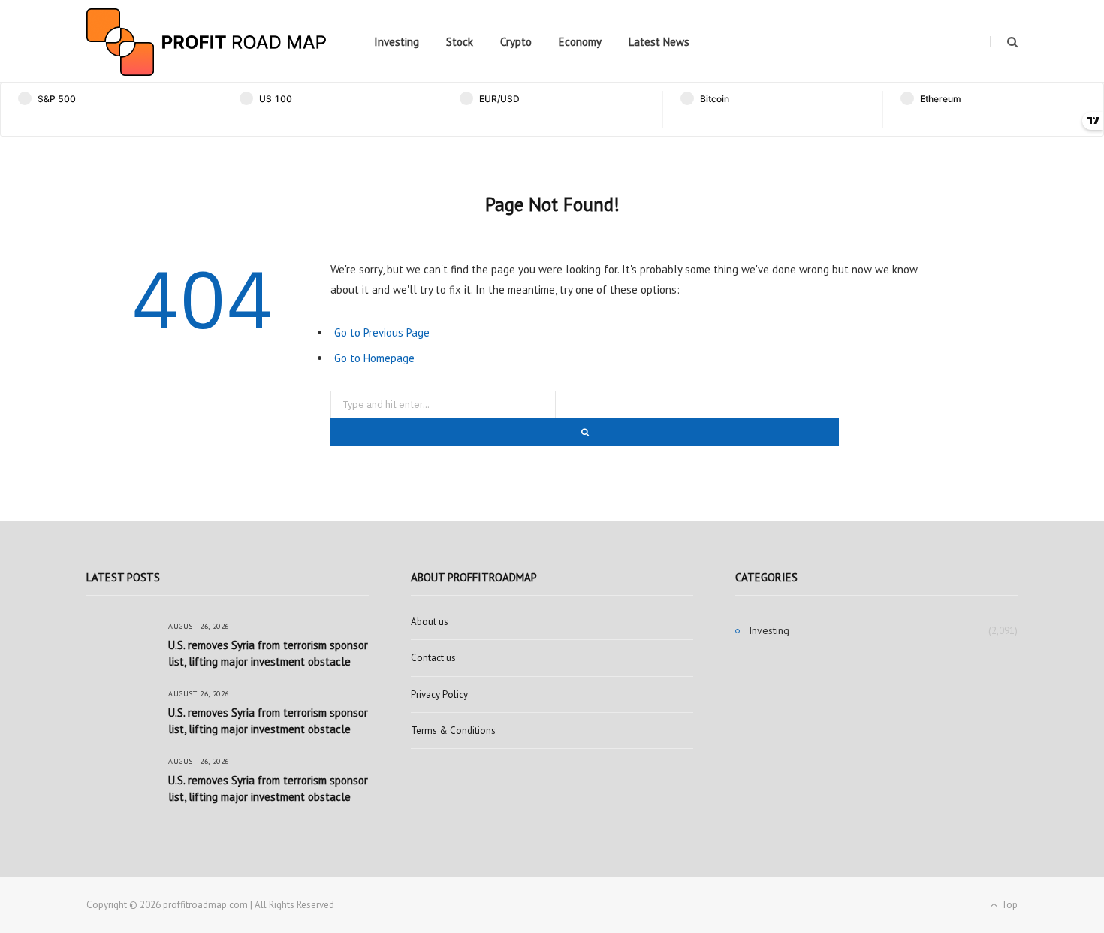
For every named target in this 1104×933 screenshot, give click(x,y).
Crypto (516, 42)
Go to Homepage (374, 358)
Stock (459, 42)
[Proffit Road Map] (206, 42)
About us (429, 621)
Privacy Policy (439, 694)
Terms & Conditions (453, 730)
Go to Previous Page (382, 332)
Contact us (433, 657)
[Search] (1004, 41)
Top (1008, 904)
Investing (396, 42)
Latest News (659, 42)
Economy (580, 42)
